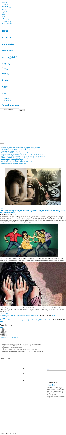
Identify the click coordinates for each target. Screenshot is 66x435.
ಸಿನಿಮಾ (3, 15)
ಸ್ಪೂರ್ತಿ (3, 16)
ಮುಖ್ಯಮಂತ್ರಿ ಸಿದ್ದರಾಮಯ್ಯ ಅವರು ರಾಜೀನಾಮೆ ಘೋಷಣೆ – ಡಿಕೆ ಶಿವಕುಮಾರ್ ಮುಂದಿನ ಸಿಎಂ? (22, 154)
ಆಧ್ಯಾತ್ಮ (6, 11)
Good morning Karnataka (7, 140)
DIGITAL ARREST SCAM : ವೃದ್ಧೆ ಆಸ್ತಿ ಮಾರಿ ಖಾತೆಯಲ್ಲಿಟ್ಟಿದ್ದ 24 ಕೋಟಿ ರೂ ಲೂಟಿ (20, 158)
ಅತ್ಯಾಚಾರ (2, 337)
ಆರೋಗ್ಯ (4, 13)
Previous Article (4, 314)
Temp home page (7, 23)
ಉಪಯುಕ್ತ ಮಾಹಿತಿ (6, 8)
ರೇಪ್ (10, 337)
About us (4, 2)
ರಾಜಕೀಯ (6, 20)
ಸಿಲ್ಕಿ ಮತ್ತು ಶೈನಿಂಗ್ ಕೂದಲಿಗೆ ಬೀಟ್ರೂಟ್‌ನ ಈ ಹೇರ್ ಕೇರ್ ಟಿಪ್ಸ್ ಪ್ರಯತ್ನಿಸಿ (17, 161)
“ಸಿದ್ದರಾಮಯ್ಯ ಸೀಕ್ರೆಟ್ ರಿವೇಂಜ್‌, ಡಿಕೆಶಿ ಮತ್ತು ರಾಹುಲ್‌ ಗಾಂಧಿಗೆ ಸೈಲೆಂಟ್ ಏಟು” (18, 153)
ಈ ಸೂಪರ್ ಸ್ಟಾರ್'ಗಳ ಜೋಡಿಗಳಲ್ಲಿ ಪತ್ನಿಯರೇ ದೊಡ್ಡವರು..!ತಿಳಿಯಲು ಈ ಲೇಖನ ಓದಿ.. (19, 315)
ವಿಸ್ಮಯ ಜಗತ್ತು (7, 21)
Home (3, 1)
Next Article (3, 318)
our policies (5, 4)
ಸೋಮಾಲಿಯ (15, 337)
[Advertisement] (33, 126)
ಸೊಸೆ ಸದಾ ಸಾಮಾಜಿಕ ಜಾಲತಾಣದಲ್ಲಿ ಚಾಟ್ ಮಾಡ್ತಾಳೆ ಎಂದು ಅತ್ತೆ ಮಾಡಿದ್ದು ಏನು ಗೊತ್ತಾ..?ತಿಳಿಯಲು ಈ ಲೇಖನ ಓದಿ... (26, 320)
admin (14, 215)
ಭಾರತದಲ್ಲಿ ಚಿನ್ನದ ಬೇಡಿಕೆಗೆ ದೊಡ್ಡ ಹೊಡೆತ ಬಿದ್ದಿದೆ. (12, 160)
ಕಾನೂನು (7, 337)
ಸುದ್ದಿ (3, 18)
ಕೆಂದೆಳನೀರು (51, 385)
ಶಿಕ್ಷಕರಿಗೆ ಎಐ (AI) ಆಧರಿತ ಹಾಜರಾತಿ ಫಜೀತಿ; (11, 151)
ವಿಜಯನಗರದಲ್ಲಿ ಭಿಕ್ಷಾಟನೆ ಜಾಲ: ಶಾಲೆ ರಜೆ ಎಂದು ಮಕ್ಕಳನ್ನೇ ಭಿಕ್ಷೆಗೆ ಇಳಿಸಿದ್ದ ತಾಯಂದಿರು (20, 147)
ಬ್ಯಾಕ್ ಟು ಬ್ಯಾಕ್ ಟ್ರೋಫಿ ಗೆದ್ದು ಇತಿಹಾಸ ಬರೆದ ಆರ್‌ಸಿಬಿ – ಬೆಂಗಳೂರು (16, 149)
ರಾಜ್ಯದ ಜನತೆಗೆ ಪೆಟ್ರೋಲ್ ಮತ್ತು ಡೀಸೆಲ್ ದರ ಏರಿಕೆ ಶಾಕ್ (13, 163)
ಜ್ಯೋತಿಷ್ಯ (4, 9)
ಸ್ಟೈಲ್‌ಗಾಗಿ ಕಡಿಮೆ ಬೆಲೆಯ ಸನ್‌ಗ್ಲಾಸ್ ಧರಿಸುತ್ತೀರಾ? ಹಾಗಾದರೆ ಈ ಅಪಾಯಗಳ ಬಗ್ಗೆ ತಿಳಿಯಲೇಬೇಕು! (23, 156)
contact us (5, 6)
